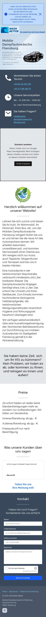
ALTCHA (34, 571)
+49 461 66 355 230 (22, 84)
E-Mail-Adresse (10, 529)
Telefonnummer (10, 538)
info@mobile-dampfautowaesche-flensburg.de (23, 119)
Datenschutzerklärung (29, 591)
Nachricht (8, 547)
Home (4, 591)
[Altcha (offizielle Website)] (35, 568)
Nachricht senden (23, 578)
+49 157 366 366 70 (22, 88)
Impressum (13, 591)
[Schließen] (40, 14)
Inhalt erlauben (23, 164)
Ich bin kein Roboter (16, 568)
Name (6, 519)
